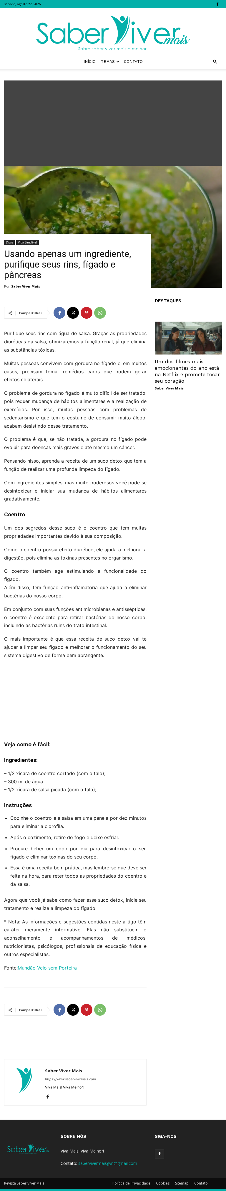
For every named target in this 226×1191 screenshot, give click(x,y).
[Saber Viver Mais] (113, 31)
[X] (73, 313)
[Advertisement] (113, 121)
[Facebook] (217, 4)
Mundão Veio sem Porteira (47, 968)
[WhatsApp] (100, 313)
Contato (133, 61)
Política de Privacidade (131, 1183)
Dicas (9, 242)
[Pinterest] (86, 313)
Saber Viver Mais (25, 286)
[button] (215, 62)
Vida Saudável (27, 242)
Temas (108, 61)
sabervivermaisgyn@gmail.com (107, 1163)
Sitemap (182, 1183)
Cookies (163, 1183)
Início (90, 61)
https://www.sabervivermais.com (70, 1079)
